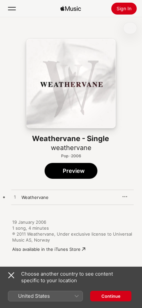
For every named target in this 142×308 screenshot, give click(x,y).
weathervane (71, 148)
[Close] (11, 275)
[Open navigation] (12, 8)
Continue (111, 296)
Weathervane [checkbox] (35, 197)
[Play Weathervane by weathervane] (14, 197)
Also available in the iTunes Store (46, 249)
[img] (70, 9)
